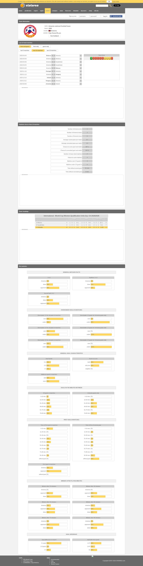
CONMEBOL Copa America (31, 562)
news (61, 11)
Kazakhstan (59, 62)
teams (48, 11)
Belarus (48, 55)
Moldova (58, 59)
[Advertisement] (71, 103)
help (52, 561)
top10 (41, 11)
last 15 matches (51, 50)
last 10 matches (38, 50)
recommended (55, 559)
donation (75, 11)
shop (90, 11)
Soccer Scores (55, 564)
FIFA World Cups (28, 559)
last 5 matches (25, 50)
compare (54, 11)
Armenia (58, 55)
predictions (28, 11)
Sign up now (73, 16)
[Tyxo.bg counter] (97, 560)
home (20, 11)
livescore (68, 11)
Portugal (48, 71)
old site (96, 11)
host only (36, 46)
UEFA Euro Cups (28, 561)
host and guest (25, 46)
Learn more (115, 1)
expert (36, 11)
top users (83, 11)
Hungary (58, 74)
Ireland (49, 77)
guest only (46, 46)
